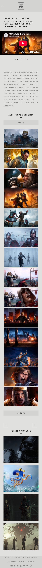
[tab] (21, 122)
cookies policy (26, 562)
